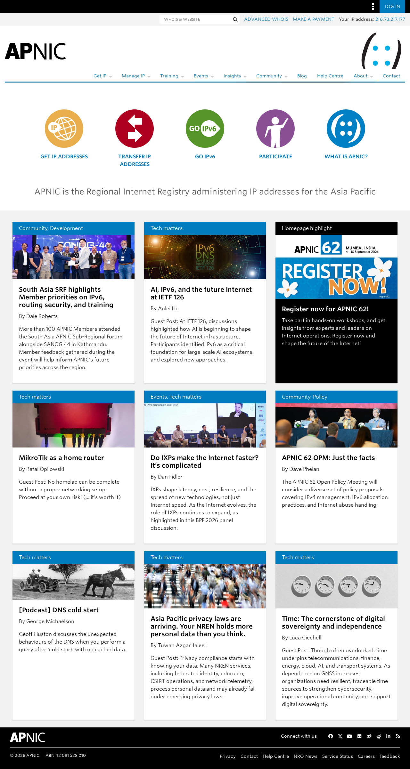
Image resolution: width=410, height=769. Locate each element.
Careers (366, 756)
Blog (302, 75)
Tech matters (167, 228)
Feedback (390, 756)
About (360, 75)
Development (66, 228)
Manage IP (133, 75)
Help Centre (330, 75)
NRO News (305, 756)
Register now (348, 336)
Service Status (337, 756)
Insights (232, 75)
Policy (320, 397)
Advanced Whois (266, 19)
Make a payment (313, 19)
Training (169, 75)
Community (269, 75)
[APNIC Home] (35, 51)
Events (201, 75)
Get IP (100, 75)
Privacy (228, 756)
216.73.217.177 (390, 19)
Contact (391, 75)
